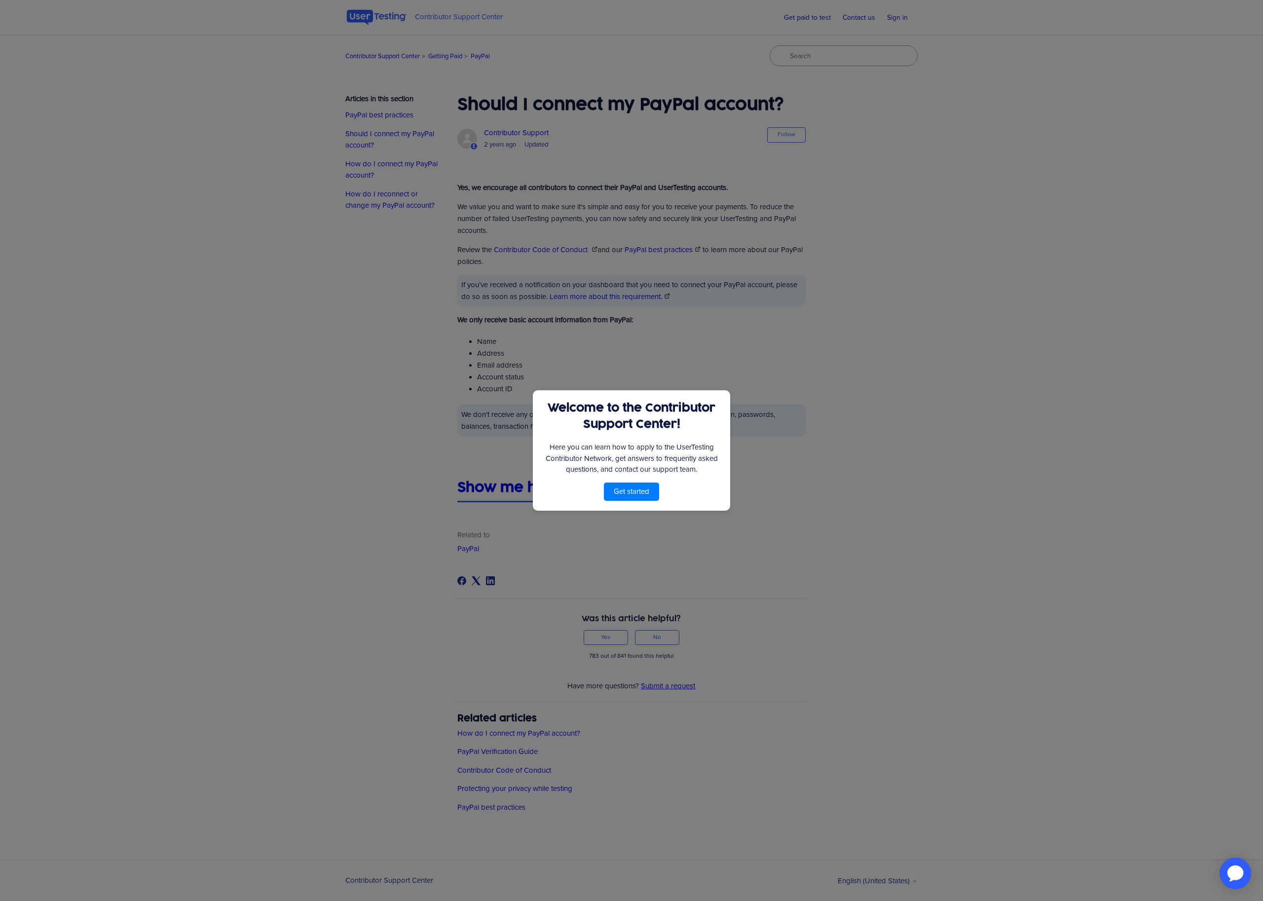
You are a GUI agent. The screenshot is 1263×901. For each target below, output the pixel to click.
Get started (631, 491)
